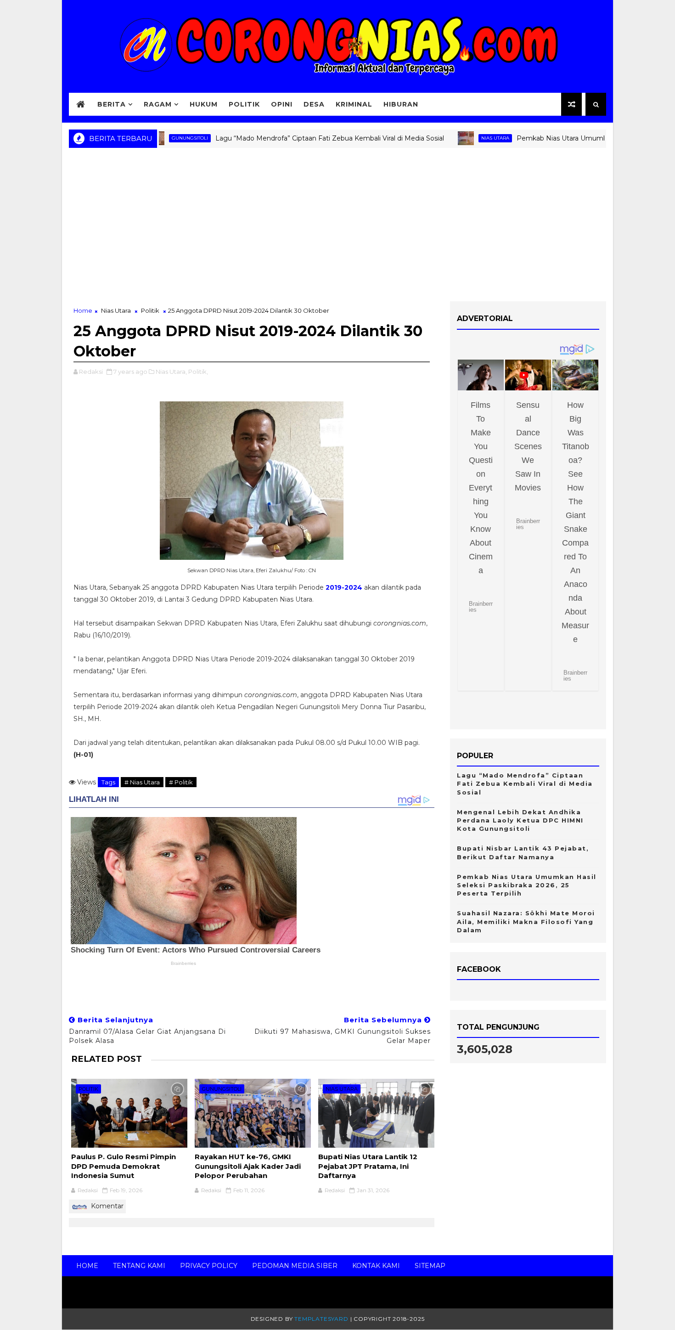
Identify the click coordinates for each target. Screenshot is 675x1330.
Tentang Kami (139, 1266)
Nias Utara (464, 138)
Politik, (198, 371)
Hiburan (400, 104)
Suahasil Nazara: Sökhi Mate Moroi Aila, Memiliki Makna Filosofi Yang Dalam (526, 921)
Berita (111, 104)
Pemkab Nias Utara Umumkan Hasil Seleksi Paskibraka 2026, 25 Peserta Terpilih (526, 885)
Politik (244, 104)
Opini (281, 104)
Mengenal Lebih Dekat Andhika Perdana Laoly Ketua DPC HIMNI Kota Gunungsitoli (520, 820)
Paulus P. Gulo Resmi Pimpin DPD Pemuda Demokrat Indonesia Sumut (123, 1166)
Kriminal (354, 104)
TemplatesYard (321, 1318)
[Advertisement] (337, 227)
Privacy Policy (208, 1266)
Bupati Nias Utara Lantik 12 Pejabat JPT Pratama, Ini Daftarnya (367, 1166)
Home (82, 310)
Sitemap (430, 1266)
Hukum (204, 104)
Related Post (106, 1059)
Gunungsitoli (222, 1089)
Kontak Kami (376, 1266)
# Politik (181, 782)
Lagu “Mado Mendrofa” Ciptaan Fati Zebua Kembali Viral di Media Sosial (298, 138)
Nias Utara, (171, 371)
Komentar (106, 1206)
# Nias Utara (142, 782)
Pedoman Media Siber (295, 1266)
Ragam (158, 104)
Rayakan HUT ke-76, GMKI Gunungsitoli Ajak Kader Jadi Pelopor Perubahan (248, 1166)
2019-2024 (344, 587)
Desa (314, 104)
